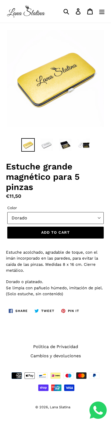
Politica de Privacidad (55, 346)
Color (12, 208)
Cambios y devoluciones (55, 355)
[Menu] (102, 11)
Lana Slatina (60, 407)
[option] (28, 145)
